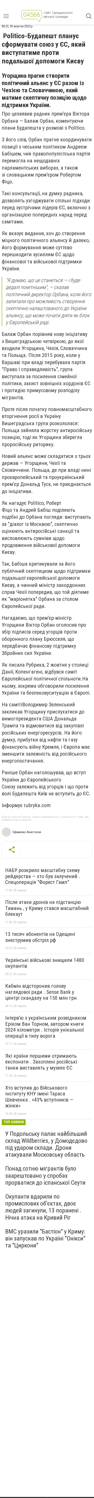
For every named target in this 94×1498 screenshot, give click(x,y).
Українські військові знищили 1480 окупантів (44, 963)
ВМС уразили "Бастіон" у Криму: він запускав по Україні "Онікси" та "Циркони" (45, 1238)
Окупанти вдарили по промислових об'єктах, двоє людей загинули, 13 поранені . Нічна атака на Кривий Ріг (43, 1207)
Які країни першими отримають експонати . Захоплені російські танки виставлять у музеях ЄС (41, 1062)
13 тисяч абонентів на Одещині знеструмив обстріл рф (40, 937)
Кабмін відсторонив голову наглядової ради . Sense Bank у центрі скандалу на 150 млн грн (41, 992)
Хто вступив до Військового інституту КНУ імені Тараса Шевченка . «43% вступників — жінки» (39, 1097)
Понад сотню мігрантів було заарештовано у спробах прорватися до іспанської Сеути (45, 1175)
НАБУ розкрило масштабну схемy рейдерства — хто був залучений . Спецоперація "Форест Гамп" (42, 876)
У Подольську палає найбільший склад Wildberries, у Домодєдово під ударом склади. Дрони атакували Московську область (46, 1144)
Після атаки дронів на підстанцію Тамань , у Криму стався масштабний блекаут (47, 908)
